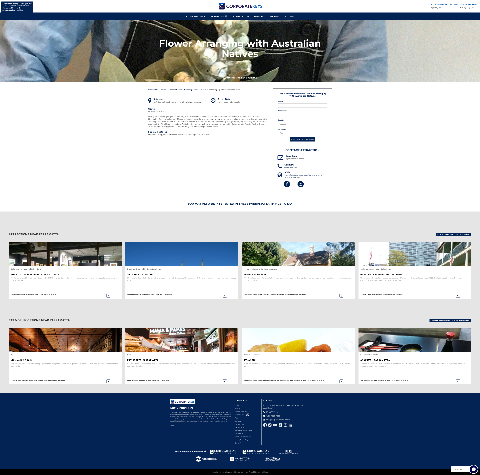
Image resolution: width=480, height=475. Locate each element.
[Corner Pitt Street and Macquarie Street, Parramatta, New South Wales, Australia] (341, 296)
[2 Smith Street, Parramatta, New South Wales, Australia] (458, 296)
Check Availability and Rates (302, 139)
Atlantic (250, 360)
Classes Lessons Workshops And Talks (186, 90)
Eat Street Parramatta (143, 360)
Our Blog (238, 421)
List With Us (237, 17)
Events (163, 90)
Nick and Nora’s (21, 360)
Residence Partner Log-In (243, 430)
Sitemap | (257, 472)
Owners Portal (239, 427)
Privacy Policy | (249, 472)
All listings (264, 472)
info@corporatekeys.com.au (278, 420)
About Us (274, 17)
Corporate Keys (216, 17)
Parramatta (153, 90)
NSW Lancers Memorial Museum (381, 274)
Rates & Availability (195, 17)
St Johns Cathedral (140, 274)
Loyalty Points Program (242, 440)
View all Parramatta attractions (453, 235)
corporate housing (199, 412)
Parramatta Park (255, 274)
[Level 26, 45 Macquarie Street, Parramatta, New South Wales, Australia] (108, 381)
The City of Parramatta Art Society (35, 274)
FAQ (248, 17)
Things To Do (260, 17)
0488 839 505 (290, 167)
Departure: (282, 111)
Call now (289, 165)
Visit (287, 172)
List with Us (239, 433)
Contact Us (288, 17)
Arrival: (280, 101)
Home (237, 405)
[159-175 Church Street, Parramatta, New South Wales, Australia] (458, 381)
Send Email (292, 156)
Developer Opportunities (243, 437)
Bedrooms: (282, 129)
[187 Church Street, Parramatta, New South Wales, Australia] (225, 296)
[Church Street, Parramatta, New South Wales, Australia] (225, 381)
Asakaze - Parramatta (375, 360)
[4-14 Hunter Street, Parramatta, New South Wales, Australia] (108, 296)
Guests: (281, 120)
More (172, 425)
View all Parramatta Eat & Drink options (449, 320)
